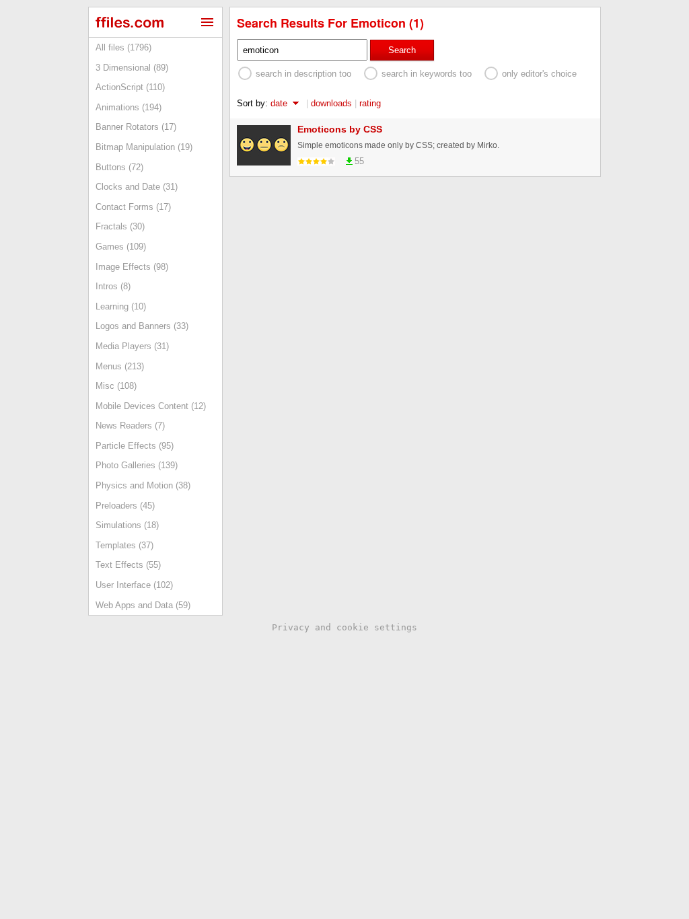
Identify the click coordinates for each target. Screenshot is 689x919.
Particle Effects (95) (135, 446)
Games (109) (121, 247)
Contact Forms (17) (133, 207)
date (278, 103)
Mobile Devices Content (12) (151, 406)
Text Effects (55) (128, 565)
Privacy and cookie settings (344, 627)
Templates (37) (124, 545)
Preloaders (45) (125, 506)
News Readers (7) (130, 425)
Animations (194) (128, 107)
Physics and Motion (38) (143, 485)
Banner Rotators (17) (136, 127)
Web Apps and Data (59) (143, 605)
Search (402, 50)
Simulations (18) (127, 525)
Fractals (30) (120, 226)
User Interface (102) (134, 585)
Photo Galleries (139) (137, 465)
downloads (331, 103)
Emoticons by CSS (339, 129)
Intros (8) (113, 286)
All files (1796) (123, 47)
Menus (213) (120, 366)
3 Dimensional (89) (132, 68)
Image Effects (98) (132, 267)
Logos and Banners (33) (142, 326)
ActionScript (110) (130, 87)
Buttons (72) (119, 167)
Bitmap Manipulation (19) (144, 147)
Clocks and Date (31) (137, 187)
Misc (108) (116, 386)
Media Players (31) (132, 346)
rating (370, 103)
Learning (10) (121, 306)
